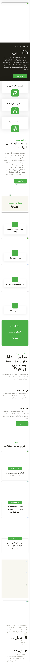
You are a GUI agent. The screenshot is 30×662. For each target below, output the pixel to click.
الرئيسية (23, 640)
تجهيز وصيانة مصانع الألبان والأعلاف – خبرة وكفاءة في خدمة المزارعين (15, 509)
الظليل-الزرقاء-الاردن (19, 652)
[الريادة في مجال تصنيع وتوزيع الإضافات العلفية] (15, 459)
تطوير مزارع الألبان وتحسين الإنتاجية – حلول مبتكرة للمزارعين (15, 545)
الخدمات (23, 645)
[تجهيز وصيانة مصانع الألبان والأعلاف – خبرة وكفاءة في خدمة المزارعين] (15, 491)
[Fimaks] (15, 566)
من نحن (23, 642)
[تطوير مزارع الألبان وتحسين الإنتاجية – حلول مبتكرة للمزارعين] (15, 527)
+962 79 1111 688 (20, 654)
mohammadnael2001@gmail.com (16, 656)
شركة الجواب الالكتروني (12, 660)
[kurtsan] (15, 577)
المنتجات (23, 644)
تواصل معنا (22, 647)
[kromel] (15, 590)
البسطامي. (8, 658)
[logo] (15, 15)
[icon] (25, 634)
